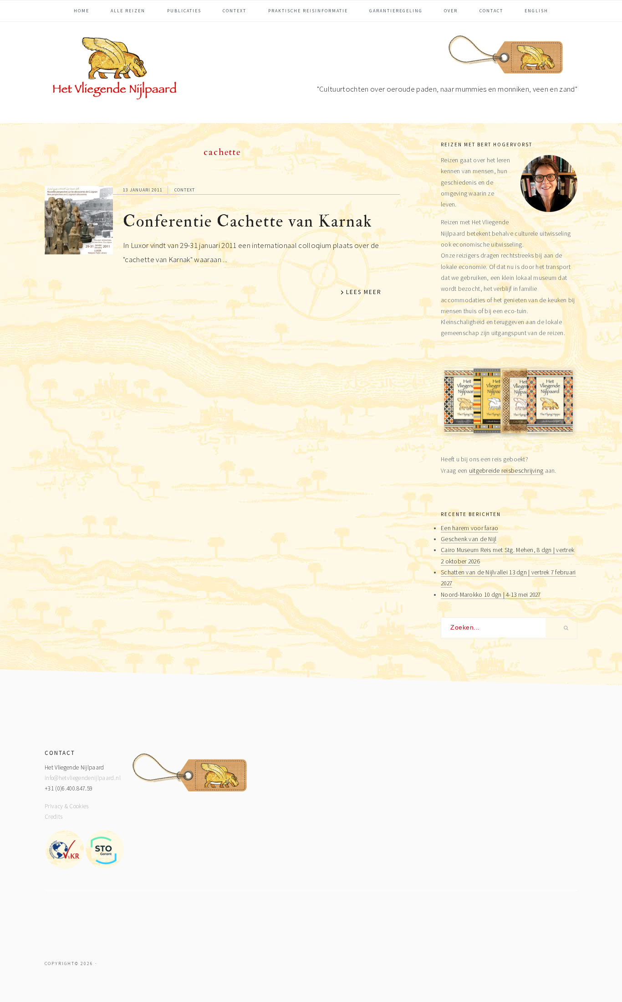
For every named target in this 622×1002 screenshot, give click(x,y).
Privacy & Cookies (67, 806)
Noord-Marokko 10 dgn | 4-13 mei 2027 (491, 595)
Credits (53, 817)
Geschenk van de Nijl (468, 539)
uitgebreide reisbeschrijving (506, 471)
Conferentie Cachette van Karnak (247, 221)
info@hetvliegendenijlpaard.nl (83, 778)
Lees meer (364, 292)
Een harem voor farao (469, 528)
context (184, 190)
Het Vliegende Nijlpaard (113, 70)
